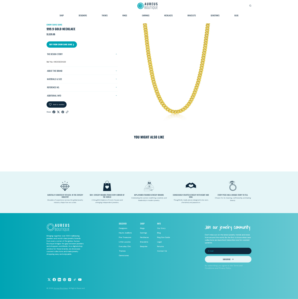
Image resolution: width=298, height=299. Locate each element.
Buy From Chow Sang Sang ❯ (61, 44)
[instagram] (69, 279)
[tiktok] (74, 279)
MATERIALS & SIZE (54, 79)
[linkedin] (59, 279)
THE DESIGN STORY (55, 54)
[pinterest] (62, 112)
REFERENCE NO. (53, 87)
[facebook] (53, 112)
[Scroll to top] (294, 295)
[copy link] (67, 112)
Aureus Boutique (61, 288)
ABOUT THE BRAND (54, 70)
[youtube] (79, 279)
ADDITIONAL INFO (54, 95)
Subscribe (227, 259)
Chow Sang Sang (54, 24)
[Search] (250, 5)
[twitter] (58, 112)
